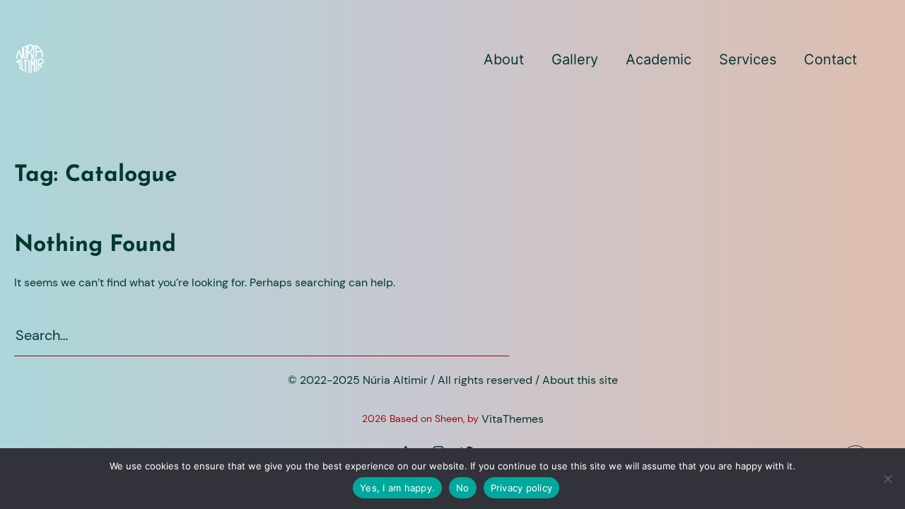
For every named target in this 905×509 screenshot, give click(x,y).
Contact (830, 59)
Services (747, 59)
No (462, 487)
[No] (887, 479)
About (504, 59)
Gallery (574, 59)
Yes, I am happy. (397, 487)
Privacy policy (522, 487)
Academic (658, 59)
